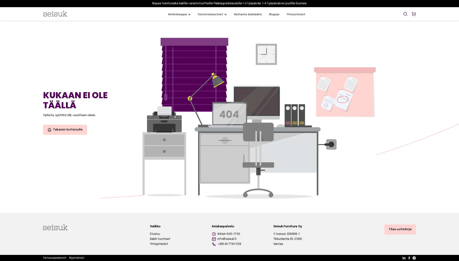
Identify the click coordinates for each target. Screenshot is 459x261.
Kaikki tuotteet (160, 239)
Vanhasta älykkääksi (248, 16)
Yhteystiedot (296, 16)
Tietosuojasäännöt (54, 258)
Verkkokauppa (177, 16)
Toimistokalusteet (210, 14)
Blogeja (274, 16)
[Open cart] (414, 14)
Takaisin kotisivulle (68, 129)
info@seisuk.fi (226, 239)
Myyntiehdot (76, 258)
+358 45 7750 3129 (229, 244)
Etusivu (155, 234)
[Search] (405, 14)
